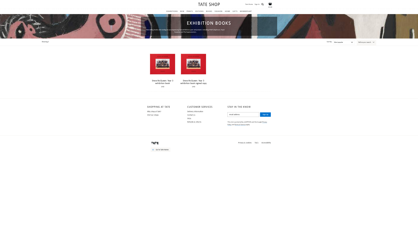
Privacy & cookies (245, 143)
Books (209, 11)
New (182, 11)
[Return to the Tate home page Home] (209, 5)
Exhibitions (172, 11)
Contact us (191, 115)
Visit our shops (153, 115)
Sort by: (329, 42)
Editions (199, 11)
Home (227, 11)
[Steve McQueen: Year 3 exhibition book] (162, 64)
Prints (190, 11)
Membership (246, 11)
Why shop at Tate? (154, 111)
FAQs (189, 118)
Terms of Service (240, 125)
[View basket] (270, 4)
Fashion (218, 11)
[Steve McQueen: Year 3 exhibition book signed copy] (193, 64)
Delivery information (195, 111)
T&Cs (256, 143)
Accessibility (266, 143)
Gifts (235, 11)
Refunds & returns (194, 122)
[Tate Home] (164, 143)
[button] (262, 5)
